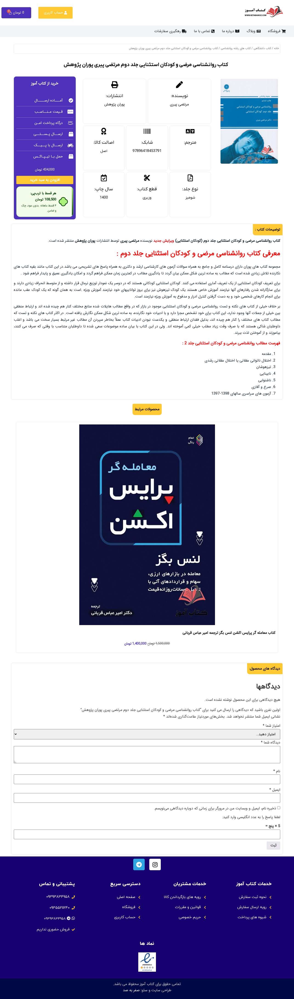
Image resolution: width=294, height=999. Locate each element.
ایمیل (274, 790)
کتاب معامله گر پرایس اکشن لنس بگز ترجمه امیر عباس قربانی (229, 633)
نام (276, 771)
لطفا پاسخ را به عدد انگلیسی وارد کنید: (251, 817)
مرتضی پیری (179, 104)
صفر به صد (131, 990)
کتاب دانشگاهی (262, 48)
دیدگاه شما (270, 742)
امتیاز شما (271, 726)
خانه (276, 48)
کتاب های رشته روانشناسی (236, 48)
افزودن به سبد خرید (45, 180)
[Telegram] (139, 864)
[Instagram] (155, 864)
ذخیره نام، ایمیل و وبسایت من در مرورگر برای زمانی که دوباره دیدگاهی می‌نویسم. (215, 808)
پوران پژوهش (114, 104)
